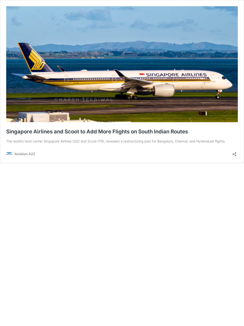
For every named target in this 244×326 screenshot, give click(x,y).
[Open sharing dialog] (234, 152)
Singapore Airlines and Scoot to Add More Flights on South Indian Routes (97, 131)
